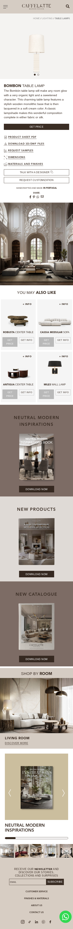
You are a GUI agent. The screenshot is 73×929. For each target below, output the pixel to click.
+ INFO (27, 304)
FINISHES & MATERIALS (36, 899)
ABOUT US (36, 905)
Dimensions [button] (16, 157)
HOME (36, 18)
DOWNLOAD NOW (37, 489)
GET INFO (26, 340)
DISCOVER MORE (16, 743)
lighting (47, 18)
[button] (68, 241)
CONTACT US (36, 912)
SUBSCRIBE (54, 881)
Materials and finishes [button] (25, 164)
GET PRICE (10, 342)
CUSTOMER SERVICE (37, 892)
